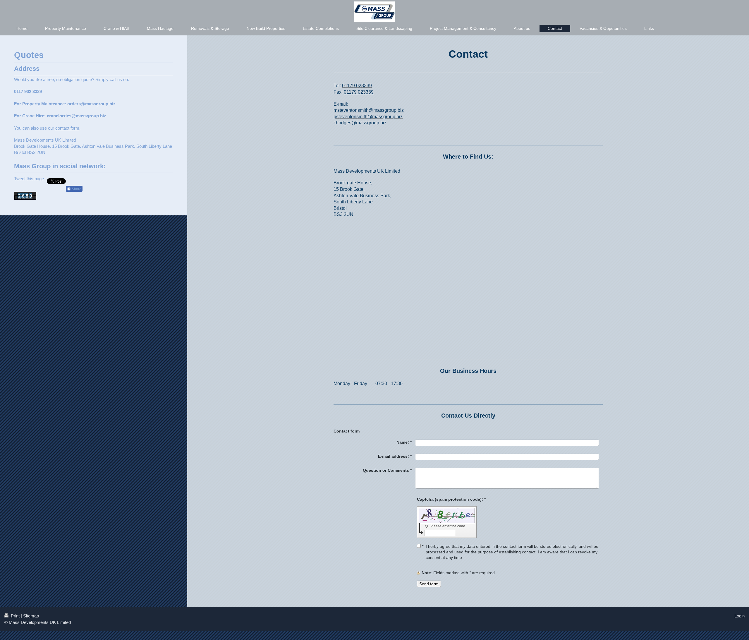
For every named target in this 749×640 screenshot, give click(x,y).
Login (739, 615)
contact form (67, 128)
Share (76, 189)
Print (15, 615)
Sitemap (31, 615)
